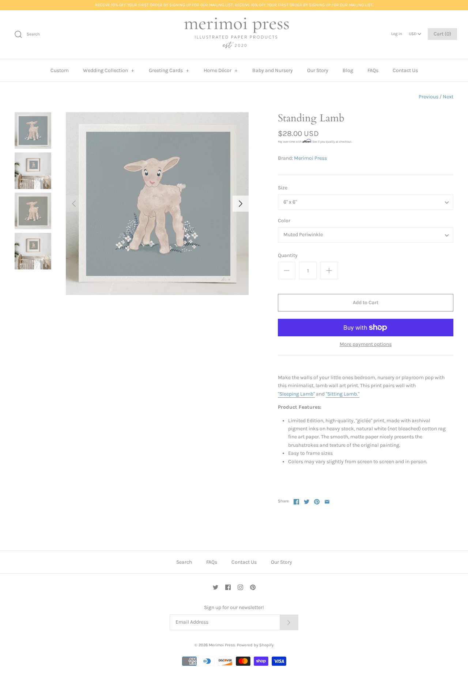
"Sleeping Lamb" (296, 394)
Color (284, 221)
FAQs (372, 70)
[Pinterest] (253, 587)
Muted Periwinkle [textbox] (303, 235)
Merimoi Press (310, 158)
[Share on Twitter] (306, 502)
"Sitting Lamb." (342, 394)
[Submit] (289, 622)
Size (282, 188)
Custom (59, 70)
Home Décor (221, 70)
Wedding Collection (108, 70)
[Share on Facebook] (296, 502)
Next (448, 97)
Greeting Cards (169, 70)
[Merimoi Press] (234, 35)
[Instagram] (240, 587)
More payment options (366, 344)
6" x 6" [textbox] (290, 202)
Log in (396, 33)
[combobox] (415, 32)
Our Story (317, 70)
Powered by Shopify (255, 645)
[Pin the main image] (317, 502)
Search (184, 562)
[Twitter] (215, 587)
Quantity (288, 255)
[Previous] (74, 204)
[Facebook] (228, 587)
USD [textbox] (415, 32)
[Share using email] (327, 502)
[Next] (241, 204)
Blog (348, 70)
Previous (428, 97)
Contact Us (405, 70)
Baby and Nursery (272, 70)
